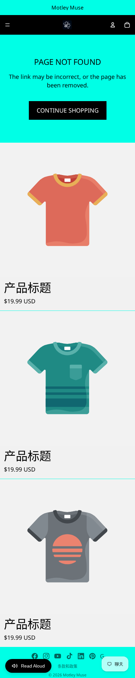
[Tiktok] (69, 656)
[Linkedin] (81, 656)
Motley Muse (75, 675)
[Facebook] (35, 656)
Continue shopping (68, 110)
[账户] (113, 25)
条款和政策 (67, 666)
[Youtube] (58, 656)
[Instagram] (46, 656)
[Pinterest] (92, 656)
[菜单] (7, 24)
